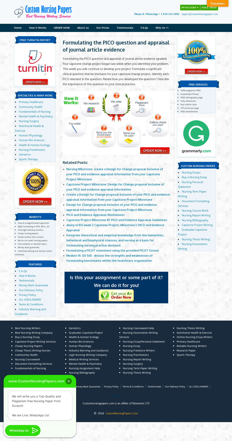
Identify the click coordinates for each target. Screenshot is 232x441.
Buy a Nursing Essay (194, 177)
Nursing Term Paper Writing (140, 368)
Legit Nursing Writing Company (88, 355)
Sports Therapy (28, 159)
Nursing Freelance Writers (139, 350)
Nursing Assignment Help (84, 368)
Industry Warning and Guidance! (89, 350)
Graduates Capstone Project (86, 332)
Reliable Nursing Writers (192, 346)
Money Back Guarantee (33, 285)
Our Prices (102, 27)
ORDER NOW (62, 27)
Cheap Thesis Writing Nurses (32, 350)
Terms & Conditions (31, 304)
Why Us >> (162, 27)
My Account (190, 7)
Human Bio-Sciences (31, 140)
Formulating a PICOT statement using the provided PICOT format (112, 250)
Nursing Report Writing (196, 215)
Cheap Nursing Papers (28, 346)
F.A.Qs (144, 27)
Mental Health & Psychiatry (36, 116)
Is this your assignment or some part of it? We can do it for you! (116, 281)
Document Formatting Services (33, 363)
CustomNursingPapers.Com (121, 413)
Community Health (30, 107)
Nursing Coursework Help (138, 328)
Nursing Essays (191, 172)
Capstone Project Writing (197, 225)
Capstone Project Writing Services (35, 341)
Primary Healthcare (31, 102)
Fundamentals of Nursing (34, 111)
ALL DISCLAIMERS (30, 299)
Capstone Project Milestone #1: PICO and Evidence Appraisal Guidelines (116, 220)
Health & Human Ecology (34, 145)
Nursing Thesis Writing (196, 239)
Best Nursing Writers (27, 328)
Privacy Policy (27, 295)
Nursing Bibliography (195, 220)
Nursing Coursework (27, 359)
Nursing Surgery (29, 121)
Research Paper (186, 350)
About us (83, 27)
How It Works (37, 27)
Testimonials (125, 27)
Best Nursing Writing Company (34, 332)
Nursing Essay (131, 346)
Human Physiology (30, 135)
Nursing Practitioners (32, 149)
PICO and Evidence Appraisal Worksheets (95, 215)
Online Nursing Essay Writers (194, 337)
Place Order (209, 7)
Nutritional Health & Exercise (194, 332)
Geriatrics (25, 154)
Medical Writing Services (84, 359)
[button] (69, 381)
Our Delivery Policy (31, 290)
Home (18, 27)
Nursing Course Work (195, 210)
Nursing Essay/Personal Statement (144, 341)
